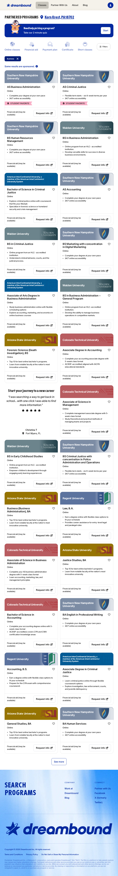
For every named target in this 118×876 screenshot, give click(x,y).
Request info (43, 113)
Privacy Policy (32, 854)
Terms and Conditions (14, 854)
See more (59, 761)
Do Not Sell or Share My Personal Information (60, 854)
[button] (103, 46)
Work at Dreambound (71, 790)
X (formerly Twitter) (100, 800)
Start (105, 30)
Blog (85, 5)
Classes (42, 5)
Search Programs (20, 789)
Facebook (100, 793)
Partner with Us (103, 788)
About (75, 5)
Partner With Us (59, 5)
